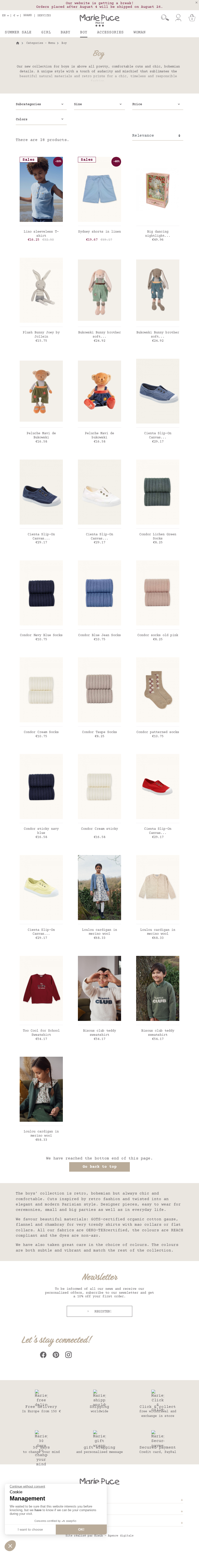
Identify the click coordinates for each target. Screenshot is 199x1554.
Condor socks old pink (157, 635)
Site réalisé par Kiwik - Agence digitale (99, 1535)
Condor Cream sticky (99, 829)
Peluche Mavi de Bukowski (41, 436)
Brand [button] (28, 15)
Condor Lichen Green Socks (157, 537)
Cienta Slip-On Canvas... (157, 436)
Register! (102, 1312)
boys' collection (44, 1193)
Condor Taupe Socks (99, 732)
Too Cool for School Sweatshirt (41, 1033)
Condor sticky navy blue (41, 831)
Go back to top (99, 1167)
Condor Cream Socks (41, 732)
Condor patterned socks (157, 732)
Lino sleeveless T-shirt (41, 234)
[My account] (178, 17)
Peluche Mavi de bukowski (99, 436)
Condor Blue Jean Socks (99, 635)
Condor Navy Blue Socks (41, 635)
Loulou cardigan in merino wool (99, 932)
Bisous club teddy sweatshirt (99, 1033)
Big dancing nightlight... (157, 234)
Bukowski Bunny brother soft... (99, 335)
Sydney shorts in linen (99, 232)
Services (44, 15)
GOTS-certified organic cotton (126, 1219)
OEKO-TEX (96, 1230)
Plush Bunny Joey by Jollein (41, 335)
